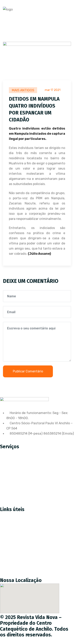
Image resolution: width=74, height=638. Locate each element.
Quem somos (13, 542)
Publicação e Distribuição (22, 479)
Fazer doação (13, 533)
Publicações (12, 558)
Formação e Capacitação (22, 496)
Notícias (9, 550)
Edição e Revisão (16, 471)
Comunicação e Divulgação (24, 487)
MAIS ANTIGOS (23, 90)
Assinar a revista (16, 525)
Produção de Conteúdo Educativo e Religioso (38, 462)
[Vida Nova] (8, 9)
